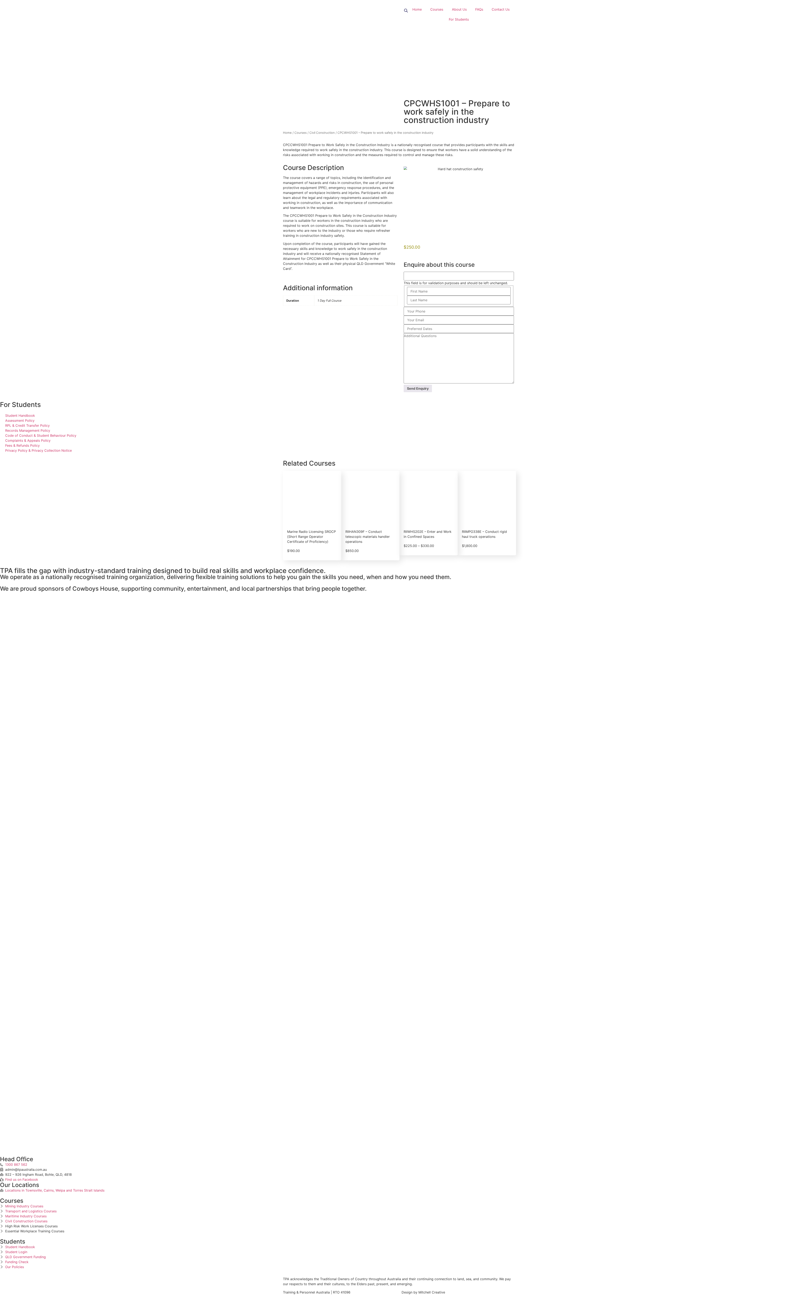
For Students (459, 19)
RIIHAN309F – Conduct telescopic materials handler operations (367, 537)
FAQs (479, 9)
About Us (459, 9)
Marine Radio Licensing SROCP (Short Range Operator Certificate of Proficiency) (311, 537)
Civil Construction (322, 133)
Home (417, 9)
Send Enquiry (418, 388)
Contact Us (501, 9)
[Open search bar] (406, 10)
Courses (436, 9)
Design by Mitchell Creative (423, 1292)
